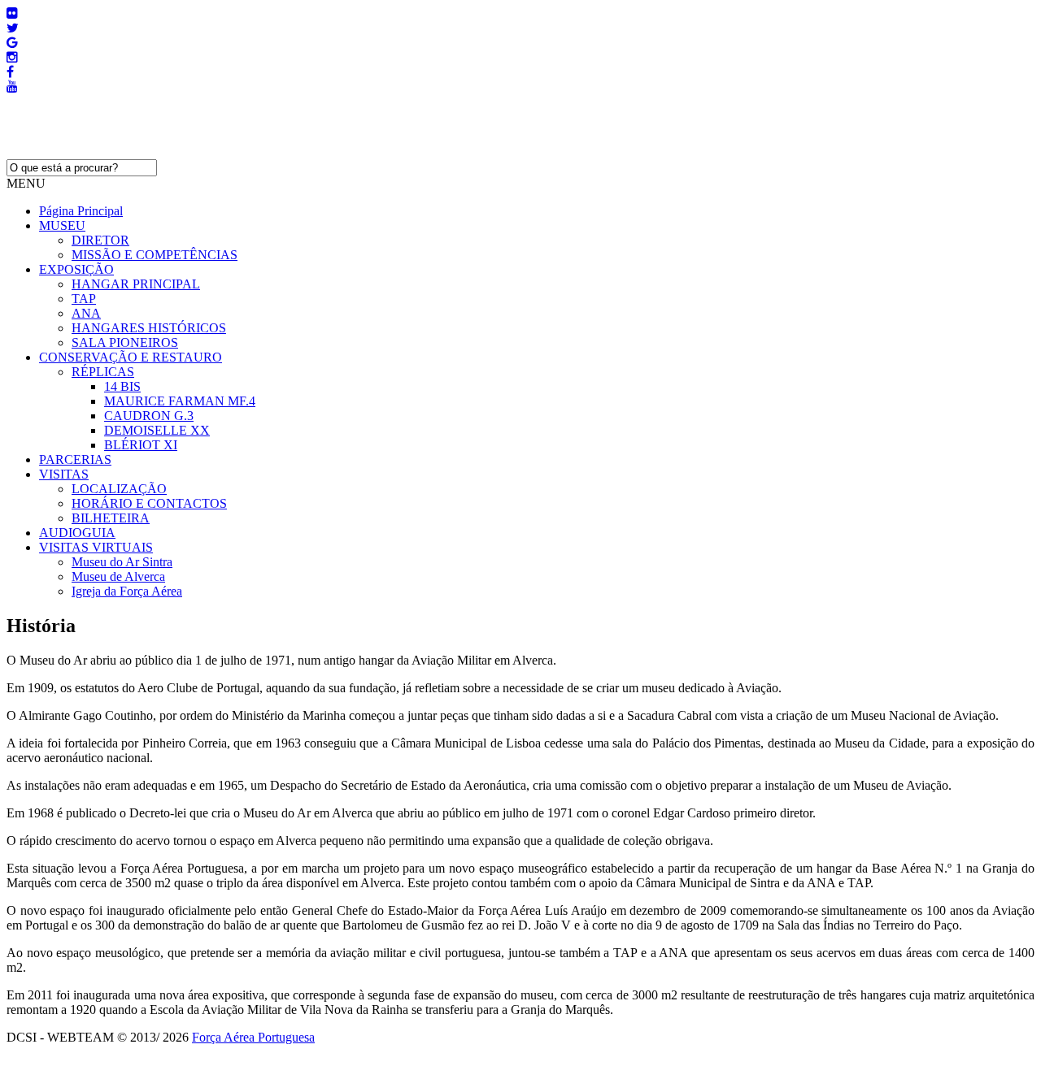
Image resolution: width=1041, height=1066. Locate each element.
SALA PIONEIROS (125, 342)
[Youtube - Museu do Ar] (12, 86)
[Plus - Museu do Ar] (12, 43)
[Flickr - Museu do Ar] (12, 13)
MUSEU (62, 225)
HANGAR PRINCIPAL (136, 284)
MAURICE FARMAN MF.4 (179, 401)
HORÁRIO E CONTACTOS (149, 503)
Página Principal (81, 211)
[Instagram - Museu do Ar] (12, 57)
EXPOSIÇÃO (76, 269)
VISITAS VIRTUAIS (96, 547)
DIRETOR (100, 240)
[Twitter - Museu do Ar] (13, 28)
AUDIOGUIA (77, 533)
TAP (84, 299)
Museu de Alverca (118, 576)
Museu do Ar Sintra (122, 562)
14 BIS (122, 386)
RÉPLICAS (103, 372)
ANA (86, 313)
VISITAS (64, 474)
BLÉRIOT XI (140, 445)
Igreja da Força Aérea (127, 591)
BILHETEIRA (111, 518)
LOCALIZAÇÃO (119, 489)
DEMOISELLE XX (157, 430)
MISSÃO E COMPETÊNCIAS (154, 255)
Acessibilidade (44, 1052)
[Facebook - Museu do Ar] (10, 72)
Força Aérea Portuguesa (253, 1037)
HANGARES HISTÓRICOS (149, 328)
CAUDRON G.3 (149, 415)
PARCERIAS (75, 459)
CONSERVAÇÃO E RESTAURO (130, 357)
